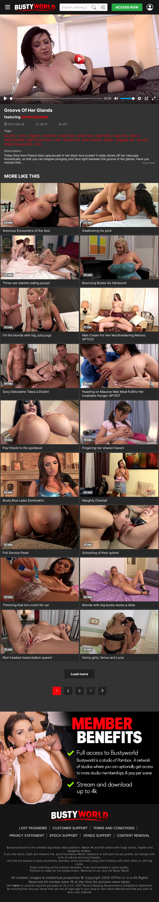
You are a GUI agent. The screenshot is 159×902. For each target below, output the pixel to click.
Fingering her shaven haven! (103, 448)
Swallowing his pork (97, 231)
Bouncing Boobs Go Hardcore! (104, 283)
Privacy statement (27, 835)
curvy (22, 136)
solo (38, 144)
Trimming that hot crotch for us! (26, 605)
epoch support (64, 835)
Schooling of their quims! (100, 553)
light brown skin (39, 140)
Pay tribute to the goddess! (22, 448)
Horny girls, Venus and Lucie (103, 657)
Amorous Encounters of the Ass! (26, 231)
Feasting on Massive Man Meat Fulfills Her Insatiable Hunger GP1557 (113, 394)
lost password (33, 828)
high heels (103, 136)
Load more (79, 674)
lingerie (34, 136)
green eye (85, 136)
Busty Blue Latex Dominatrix (23, 500)
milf (57, 140)
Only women (91, 140)
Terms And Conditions (113, 828)
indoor (135, 136)
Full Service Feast (16, 553)
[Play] (79, 59)
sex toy (142, 140)
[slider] (56, 98)
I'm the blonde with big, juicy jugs (27, 335)
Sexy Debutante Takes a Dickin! (26, 392)
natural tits (71, 140)
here (16, 885)
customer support (70, 828)
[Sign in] (151, 7)
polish (108, 140)
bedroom (50, 136)
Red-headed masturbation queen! (27, 657)
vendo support (97, 835)
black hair (67, 136)
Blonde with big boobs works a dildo (108, 605)
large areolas (14, 140)
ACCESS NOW (127, 7)
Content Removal (133, 835)
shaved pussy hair (18, 144)
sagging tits (125, 140)
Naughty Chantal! (94, 500)
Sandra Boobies (34, 117)
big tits (9, 136)
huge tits (120, 136)
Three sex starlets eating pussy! (26, 283)
